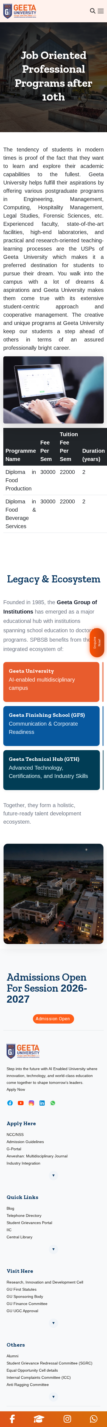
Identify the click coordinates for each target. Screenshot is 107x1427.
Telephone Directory (24, 1215)
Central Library (19, 1237)
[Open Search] (92, 11)
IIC (9, 1230)
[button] (12, 1418)
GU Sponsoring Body (25, 1296)
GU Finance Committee (27, 1303)
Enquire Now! (97, 643)
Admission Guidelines (25, 1142)
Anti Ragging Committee (28, 1384)
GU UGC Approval (22, 1311)
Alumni (12, 1356)
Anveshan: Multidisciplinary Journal (37, 1156)
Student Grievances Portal (29, 1222)
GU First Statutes (21, 1289)
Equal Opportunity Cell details (32, 1370)
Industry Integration (23, 1163)
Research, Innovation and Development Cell (45, 1282)
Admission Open (53, 1018)
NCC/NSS (15, 1134)
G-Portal (14, 1149)
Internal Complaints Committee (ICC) (39, 1377)
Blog (10, 1208)
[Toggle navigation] (101, 11)
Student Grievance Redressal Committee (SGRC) (49, 1363)
